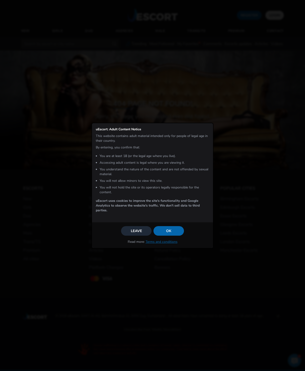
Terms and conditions (162, 241)
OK (168, 231)
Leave (136, 231)
